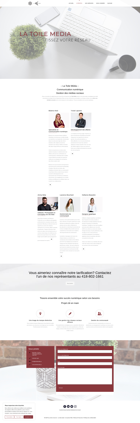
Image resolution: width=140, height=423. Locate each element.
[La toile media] (34, 3)
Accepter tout (28, 417)
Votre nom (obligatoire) (63, 349)
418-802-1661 (35, 358)
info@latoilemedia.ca (37, 361)
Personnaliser (9, 417)
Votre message (61, 367)
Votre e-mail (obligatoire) (63, 355)
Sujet (59, 361)
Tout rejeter (19, 417)
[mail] (50, 184)
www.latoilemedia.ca (37, 364)
